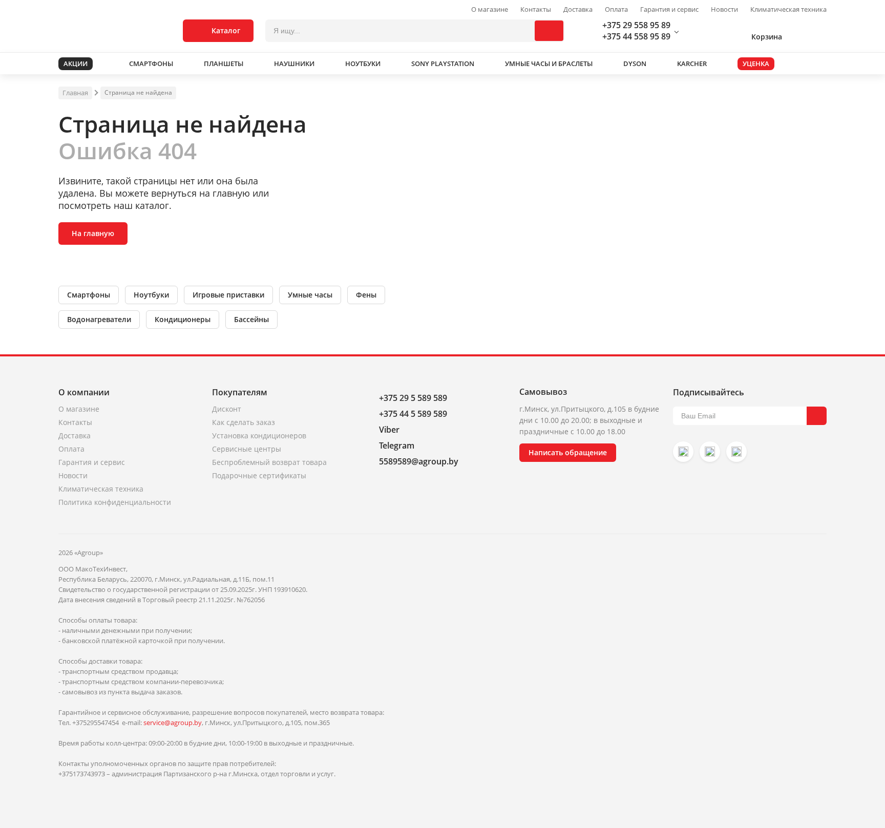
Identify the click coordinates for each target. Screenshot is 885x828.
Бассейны (251, 319)
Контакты (535, 9)
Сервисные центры (246, 449)
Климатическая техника (788, 9)
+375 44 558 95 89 (636, 36)
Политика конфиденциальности (114, 502)
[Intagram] (683, 451)
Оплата (616, 9)
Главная (75, 92)
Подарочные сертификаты (259, 475)
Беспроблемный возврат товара (269, 462)
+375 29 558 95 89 (636, 25)
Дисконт (226, 409)
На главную (93, 233)
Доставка (578, 9)
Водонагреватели (99, 319)
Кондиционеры (182, 319)
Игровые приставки (228, 295)
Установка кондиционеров (259, 435)
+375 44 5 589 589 (413, 413)
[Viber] (710, 451)
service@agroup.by (172, 722)
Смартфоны (88, 295)
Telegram (396, 445)
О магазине (489, 9)
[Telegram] (736, 451)
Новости (724, 9)
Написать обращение (568, 452)
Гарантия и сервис (669, 9)
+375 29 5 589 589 (413, 398)
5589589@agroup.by (418, 461)
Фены (366, 295)
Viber (389, 429)
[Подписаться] (817, 416)
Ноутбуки (151, 295)
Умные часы (310, 295)
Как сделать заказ (243, 422)
